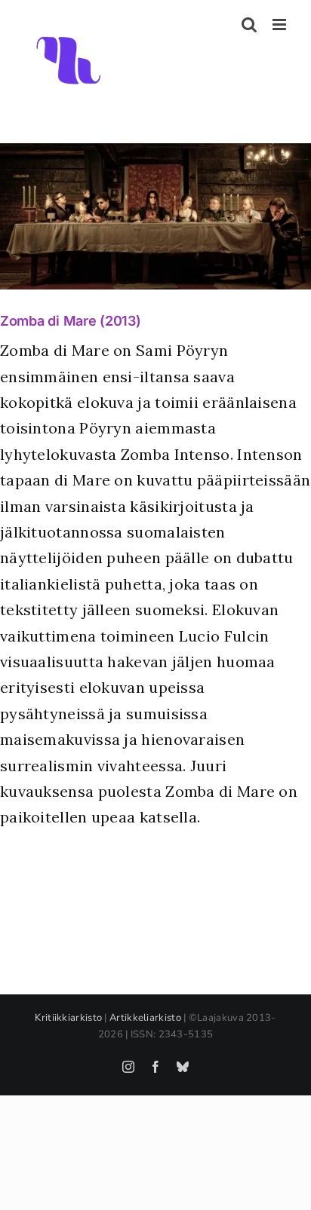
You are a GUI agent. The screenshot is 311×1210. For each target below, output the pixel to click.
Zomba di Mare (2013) (70, 321)
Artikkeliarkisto (145, 1018)
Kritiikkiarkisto (68, 1018)
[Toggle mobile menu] (280, 24)
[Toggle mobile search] (249, 24)
